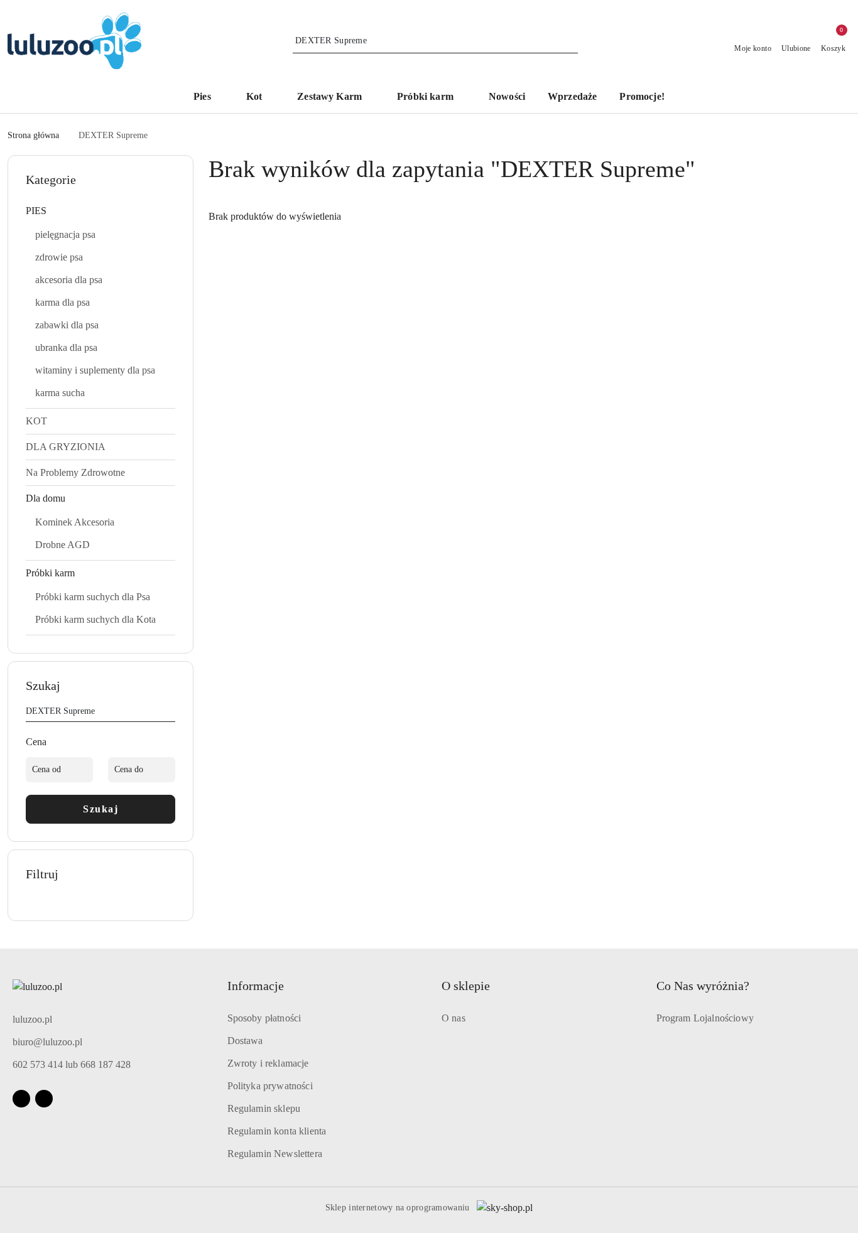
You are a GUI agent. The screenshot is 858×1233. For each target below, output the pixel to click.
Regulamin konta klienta (277, 1131)
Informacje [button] (255, 986)
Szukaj (100, 809)
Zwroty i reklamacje (268, 1063)
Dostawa (245, 1040)
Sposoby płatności (264, 1018)
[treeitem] (100, 210)
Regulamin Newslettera (274, 1153)
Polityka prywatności (270, 1085)
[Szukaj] (170, 713)
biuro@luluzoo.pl (47, 1041)
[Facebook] (21, 1098)
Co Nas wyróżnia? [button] (702, 986)
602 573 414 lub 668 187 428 (72, 1064)
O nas (453, 1018)
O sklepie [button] (466, 986)
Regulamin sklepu (264, 1108)
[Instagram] (44, 1098)
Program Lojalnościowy (705, 1018)
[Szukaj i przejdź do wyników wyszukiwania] (570, 40)
